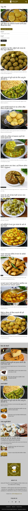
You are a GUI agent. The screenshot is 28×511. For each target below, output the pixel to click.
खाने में (2, 157)
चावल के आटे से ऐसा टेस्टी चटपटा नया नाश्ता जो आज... (13, 196)
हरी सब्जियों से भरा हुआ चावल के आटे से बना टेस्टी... (13, 225)
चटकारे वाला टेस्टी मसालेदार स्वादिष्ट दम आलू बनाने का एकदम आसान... (14, 284)
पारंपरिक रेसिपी (3, 21)
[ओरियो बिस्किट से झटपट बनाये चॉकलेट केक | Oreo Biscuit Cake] (4, 372)
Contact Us (8, 506)
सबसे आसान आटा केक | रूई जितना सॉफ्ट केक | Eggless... (14, 166)
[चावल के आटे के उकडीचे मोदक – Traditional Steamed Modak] (14, 430)
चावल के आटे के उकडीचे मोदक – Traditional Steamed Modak (11, 439)
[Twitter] (15, 502)
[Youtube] (19, 502)
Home (2, 4)
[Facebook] (8, 502)
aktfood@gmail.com (17, 493)
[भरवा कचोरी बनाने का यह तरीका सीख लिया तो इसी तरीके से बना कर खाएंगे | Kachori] (14, 119)
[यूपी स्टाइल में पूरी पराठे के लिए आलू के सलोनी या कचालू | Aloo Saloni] (14, 90)
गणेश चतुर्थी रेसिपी (3, 436)
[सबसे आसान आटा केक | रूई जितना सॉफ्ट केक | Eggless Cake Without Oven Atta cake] (14, 178)
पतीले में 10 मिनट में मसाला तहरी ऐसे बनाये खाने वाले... (12, 137)
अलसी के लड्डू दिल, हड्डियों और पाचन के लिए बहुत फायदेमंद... (13, 49)
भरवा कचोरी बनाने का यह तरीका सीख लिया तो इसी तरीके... (13, 108)
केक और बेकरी (3, 187)
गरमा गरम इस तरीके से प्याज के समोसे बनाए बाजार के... (13, 255)
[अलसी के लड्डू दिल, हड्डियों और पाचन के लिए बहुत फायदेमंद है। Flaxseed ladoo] (14, 60)
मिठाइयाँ (2, 69)
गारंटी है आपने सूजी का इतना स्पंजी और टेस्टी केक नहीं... (13, 363)
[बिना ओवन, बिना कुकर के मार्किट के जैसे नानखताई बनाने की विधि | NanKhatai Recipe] (4, 378)
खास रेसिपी (2, 216)
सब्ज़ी (2, 99)
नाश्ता (2, 128)
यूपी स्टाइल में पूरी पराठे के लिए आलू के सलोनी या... (13, 78)
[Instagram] (12, 502)
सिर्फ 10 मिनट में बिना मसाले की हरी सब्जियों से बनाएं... (12, 313)
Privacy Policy (19, 506)
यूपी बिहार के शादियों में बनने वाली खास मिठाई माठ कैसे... (13, 24)
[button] (26, 2)
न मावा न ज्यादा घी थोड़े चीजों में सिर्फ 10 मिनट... (17, 452)
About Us (13, 506)
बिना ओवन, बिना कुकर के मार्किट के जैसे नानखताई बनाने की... (16, 377)
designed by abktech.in (22, 509)
